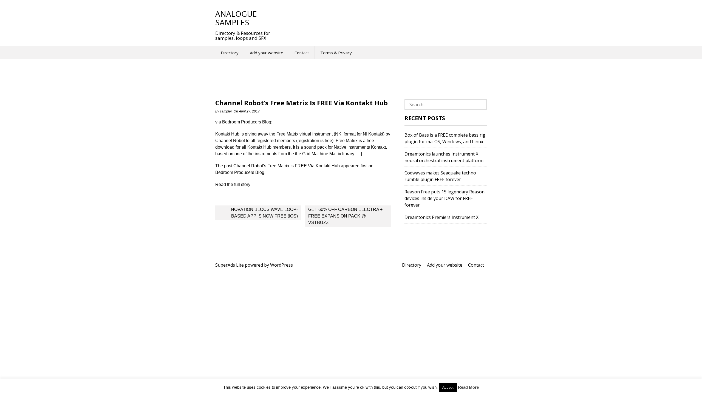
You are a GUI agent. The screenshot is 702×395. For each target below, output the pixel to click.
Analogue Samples (236, 18)
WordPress (281, 265)
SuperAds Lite (229, 265)
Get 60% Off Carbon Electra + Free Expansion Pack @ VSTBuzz (345, 216)
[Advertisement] (378, 17)
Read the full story (232, 184)
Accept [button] (448, 387)
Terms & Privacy (336, 52)
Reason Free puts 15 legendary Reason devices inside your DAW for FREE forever (444, 198)
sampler (226, 111)
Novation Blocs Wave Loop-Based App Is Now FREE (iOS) (264, 212)
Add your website (266, 52)
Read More (468, 387)
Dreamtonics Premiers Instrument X (441, 217)
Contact (302, 52)
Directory (230, 52)
